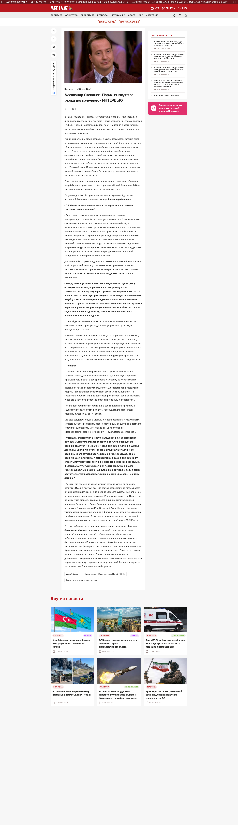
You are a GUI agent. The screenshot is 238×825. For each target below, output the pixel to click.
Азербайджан (72, 574)
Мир (140, 15)
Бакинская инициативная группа (81, 580)
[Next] (234, 2)
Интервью (152, 15)
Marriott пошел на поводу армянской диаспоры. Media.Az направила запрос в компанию (169, 2)
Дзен (53, 65)
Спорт (131, 15)
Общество (71, 15)
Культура (102, 15)
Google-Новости (53, 82)
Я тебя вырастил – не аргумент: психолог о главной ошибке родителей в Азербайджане (64, 2)
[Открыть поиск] (179, 15)
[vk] (54, 47)
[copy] (54, 55)
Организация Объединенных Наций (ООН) (105, 574)
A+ (73, 109)
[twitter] (54, 39)
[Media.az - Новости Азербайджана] (62, 8)
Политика (56, 15)
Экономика (87, 15)
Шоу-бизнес (118, 15)
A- (65, 109)
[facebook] (54, 31)
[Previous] (230, 2)
